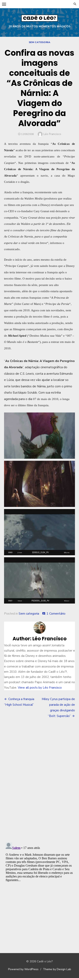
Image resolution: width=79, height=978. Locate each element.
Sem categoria (39, 42)
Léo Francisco (52, 134)
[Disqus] (39, 780)
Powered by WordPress (23, 969)
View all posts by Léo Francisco (40, 688)
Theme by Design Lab (57, 969)
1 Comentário (55, 613)
